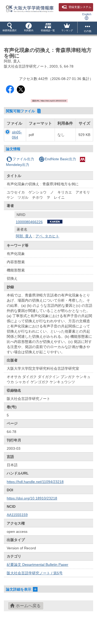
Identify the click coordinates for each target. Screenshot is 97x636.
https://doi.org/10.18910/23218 (32, 498)
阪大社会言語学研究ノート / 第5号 (35, 573)
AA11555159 (17, 515)
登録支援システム (80, 7)
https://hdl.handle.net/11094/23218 (35, 482)
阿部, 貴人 (24, 236)
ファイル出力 (23, 159)
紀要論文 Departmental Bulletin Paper (37, 564)
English (86, 14)
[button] (9, 28)
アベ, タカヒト (47, 236)
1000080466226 (29, 222)
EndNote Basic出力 (60, 159)
